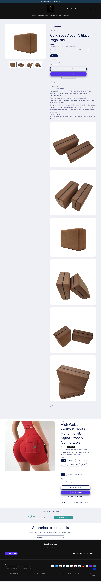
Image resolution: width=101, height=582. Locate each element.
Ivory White (74, 464)
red (64, 460)
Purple (65, 468)
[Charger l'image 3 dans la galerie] (29, 64)
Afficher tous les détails (81, 502)
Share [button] (53, 406)
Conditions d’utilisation (78, 573)
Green (64, 464)
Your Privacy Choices (50, 548)
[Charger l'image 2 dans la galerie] (21, 64)
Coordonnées (93, 575)
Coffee (54, 55)
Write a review (64, 517)
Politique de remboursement (49, 573)
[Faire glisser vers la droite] (44, 64)
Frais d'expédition (55, 46)
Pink (83, 464)
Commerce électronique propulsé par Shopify (29, 573)
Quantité (52, 59)
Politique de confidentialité (64, 573)
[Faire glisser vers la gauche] (6, 64)
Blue (78, 460)
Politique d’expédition (90, 573)
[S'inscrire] (63, 537)
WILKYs (16, 573)
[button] (7, 9)
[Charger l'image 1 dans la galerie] (12, 64)
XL (79, 474)
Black (70, 460)
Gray (85, 460)
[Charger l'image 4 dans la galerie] (38, 64)
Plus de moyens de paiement (68, 77)
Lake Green (74, 468)
